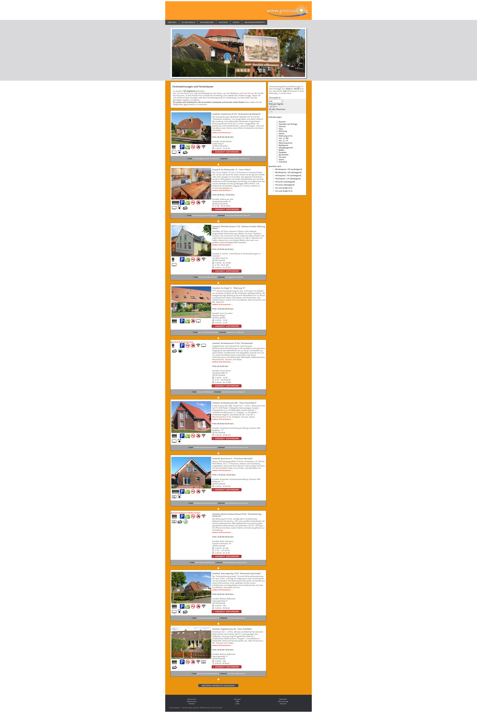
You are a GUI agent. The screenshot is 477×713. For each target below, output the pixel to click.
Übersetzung (283, 701)
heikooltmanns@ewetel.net (205, 562)
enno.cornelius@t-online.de (208, 332)
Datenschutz (192, 701)
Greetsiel (172, 22)
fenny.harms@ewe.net (205, 392)
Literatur (237, 699)
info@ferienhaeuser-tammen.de (205, 447)
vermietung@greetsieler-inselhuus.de (206, 159)
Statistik (283, 704)
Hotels (236, 22)
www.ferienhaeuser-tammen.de (236, 447)
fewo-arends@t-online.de (208, 277)
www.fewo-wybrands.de (236, 618)
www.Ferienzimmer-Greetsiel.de (233, 392)
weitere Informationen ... (222, 133)
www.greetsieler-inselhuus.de (238, 159)
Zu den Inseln (188, 22)
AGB (237, 701)
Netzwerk (283, 699)
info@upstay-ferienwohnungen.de (204, 215)
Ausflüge (223, 22)
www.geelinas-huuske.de (234, 277)
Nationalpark (207, 22)
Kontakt (192, 704)
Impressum (191, 699)
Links (237, 704)
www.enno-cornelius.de (235, 332)
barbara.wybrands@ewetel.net (208, 618)
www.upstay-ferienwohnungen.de (237, 215)
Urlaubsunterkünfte (254, 22)
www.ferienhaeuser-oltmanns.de (235, 562)
